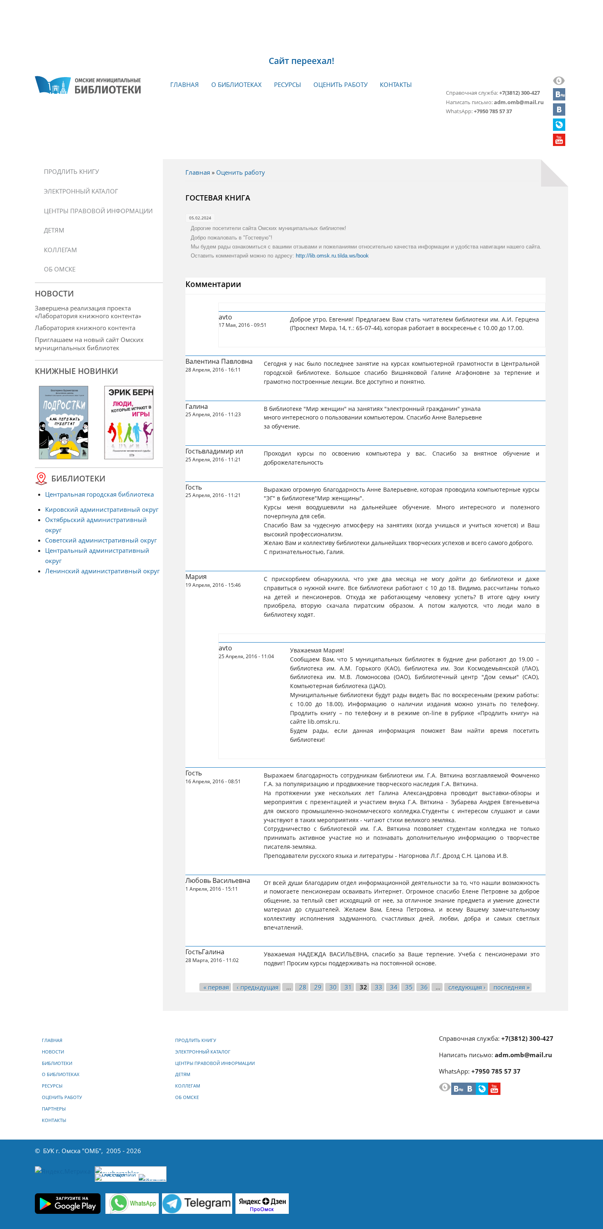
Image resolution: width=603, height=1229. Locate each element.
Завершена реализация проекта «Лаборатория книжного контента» (88, 312)
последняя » (511, 987)
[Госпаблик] (559, 98)
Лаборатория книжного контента (85, 328)
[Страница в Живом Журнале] (559, 128)
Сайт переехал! (301, 60)
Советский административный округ (101, 540)
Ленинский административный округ (102, 571)
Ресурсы (287, 84)
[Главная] (88, 85)
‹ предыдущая (258, 987)
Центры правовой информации (98, 211)
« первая (216, 987)
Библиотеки (57, 1063)
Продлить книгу (71, 171)
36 (424, 987)
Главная (184, 84)
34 (393, 987)
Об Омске (59, 269)
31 (348, 987)
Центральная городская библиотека (99, 494)
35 (409, 987)
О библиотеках (236, 84)
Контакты (396, 84)
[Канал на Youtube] (559, 143)
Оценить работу (340, 84)
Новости (53, 1052)
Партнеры (54, 1109)
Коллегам (60, 250)
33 (378, 987)
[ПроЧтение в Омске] (559, 113)
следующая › (467, 987)
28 (302, 987)
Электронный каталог (81, 191)
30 (333, 987)
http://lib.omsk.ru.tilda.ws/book (332, 256)
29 (318, 987)
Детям (54, 230)
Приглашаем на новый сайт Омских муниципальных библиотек (89, 343)
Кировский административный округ (101, 509)
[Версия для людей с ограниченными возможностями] (559, 83)
